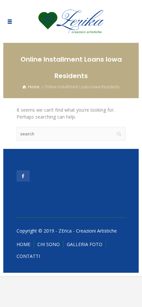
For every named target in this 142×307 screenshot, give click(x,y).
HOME (23, 244)
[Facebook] (23, 175)
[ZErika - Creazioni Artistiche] (71, 21)
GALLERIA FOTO (84, 244)
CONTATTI (28, 256)
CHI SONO (48, 244)
